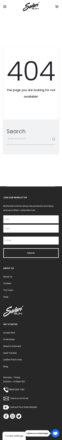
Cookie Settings (14, 436)
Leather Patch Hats (12, 359)
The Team (8, 290)
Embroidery (9, 339)
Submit (31, 253)
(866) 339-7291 (16, 389)
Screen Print (9, 332)
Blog (5, 366)
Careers (7, 283)
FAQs (5, 296)
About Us (7, 276)
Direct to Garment (12, 346)
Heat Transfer (10, 353)
